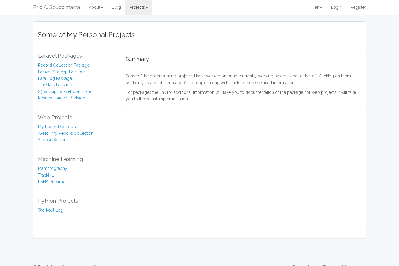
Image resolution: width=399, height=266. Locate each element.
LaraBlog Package (55, 78)
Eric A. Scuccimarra (56, 7)
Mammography (52, 168)
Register (358, 7)
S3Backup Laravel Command (65, 91)
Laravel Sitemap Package (61, 72)
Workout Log (50, 210)
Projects (137, 7)
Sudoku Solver (51, 139)
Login (336, 7)
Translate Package (55, 84)
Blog (116, 7)
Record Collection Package (64, 65)
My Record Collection (59, 126)
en (317, 7)
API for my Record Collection (65, 133)
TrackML (46, 175)
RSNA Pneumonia (54, 181)
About (94, 7)
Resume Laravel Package (61, 98)
